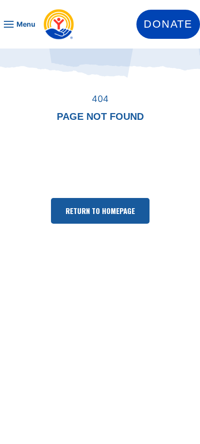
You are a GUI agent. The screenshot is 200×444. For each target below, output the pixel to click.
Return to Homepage (100, 210)
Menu (26, 24)
